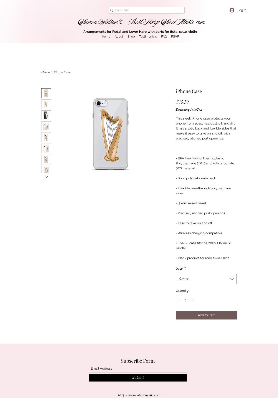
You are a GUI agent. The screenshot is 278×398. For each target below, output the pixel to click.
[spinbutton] (186, 300)
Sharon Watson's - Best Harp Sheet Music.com (141, 22)
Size (180, 268)
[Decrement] (179, 300)
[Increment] (192, 300)
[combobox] (206, 279)
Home (45, 72)
